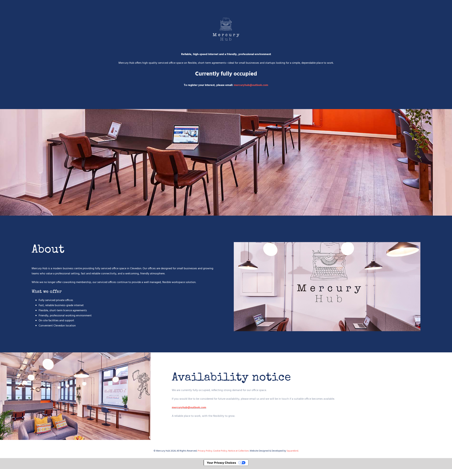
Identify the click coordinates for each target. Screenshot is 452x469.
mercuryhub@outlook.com (251, 85)
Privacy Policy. (205, 451)
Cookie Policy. (220, 451)
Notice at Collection (238, 451)
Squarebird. (293, 451)
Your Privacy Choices (221, 462)
